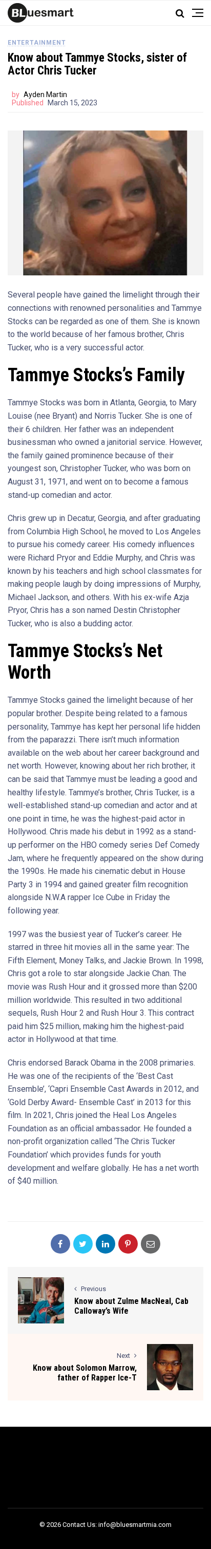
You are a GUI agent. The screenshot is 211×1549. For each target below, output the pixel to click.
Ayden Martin (45, 94)
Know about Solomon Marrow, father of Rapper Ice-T (85, 1373)
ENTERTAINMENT (37, 42)
